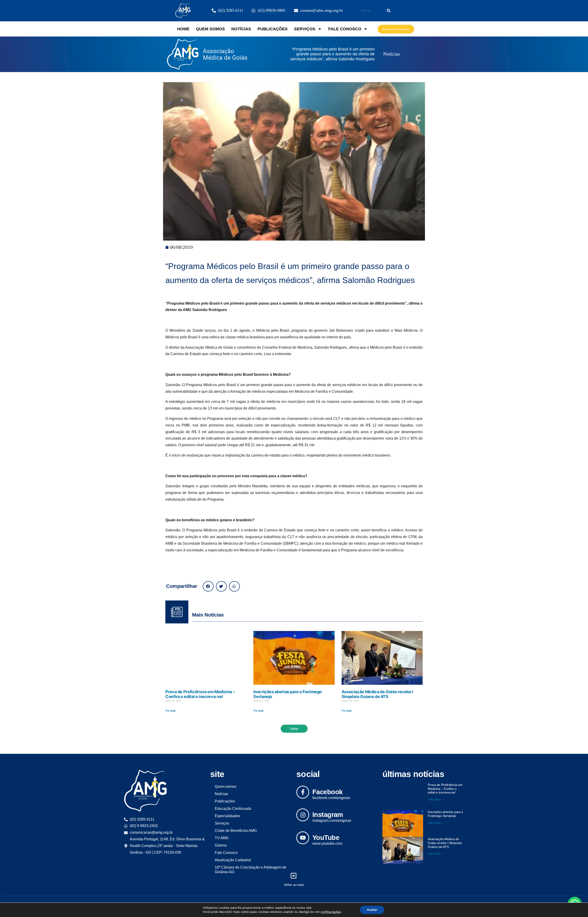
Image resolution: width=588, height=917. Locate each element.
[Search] (388, 10)
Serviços (304, 29)
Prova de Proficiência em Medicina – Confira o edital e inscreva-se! (200, 694)
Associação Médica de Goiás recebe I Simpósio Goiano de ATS (377, 694)
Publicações (272, 29)
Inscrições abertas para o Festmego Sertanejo (445, 814)
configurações (331, 912)
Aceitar (372, 910)
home (183, 29)
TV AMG (222, 838)
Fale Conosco (344, 29)
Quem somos (210, 29)
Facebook (327, 792)
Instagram (327, 814)
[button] (208, 586)
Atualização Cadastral (233, 860)
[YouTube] (302, 837)
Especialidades (227, 816)
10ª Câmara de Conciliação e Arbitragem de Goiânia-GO (250, 869)
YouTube (325, 837)
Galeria (221, 845)
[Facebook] (302, 792)
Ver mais (170, 710)
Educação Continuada (233, 808)
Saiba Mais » (435, 799)
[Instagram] (302, 814)
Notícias (241, 29)
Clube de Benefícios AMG (236, 831)
